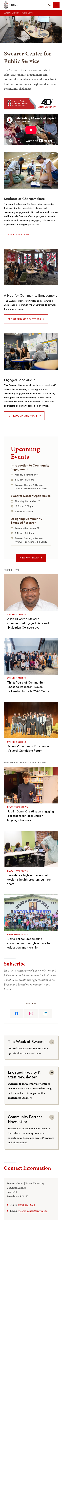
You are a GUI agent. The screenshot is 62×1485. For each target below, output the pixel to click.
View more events (31, 558)
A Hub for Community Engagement (30, 295)
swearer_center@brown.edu (32, 1211)
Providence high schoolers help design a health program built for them (29, 879)
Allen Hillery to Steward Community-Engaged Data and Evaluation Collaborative (28, 623)
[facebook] (16, 1013)
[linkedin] (45, 1013)
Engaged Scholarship (20, 380)
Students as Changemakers (24, 199)
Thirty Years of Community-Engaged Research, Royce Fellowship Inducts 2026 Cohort (28, 687)
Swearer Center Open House (31, 495)
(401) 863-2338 (26, 1205)
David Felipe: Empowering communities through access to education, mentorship (28, 943)
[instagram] (31, 1013)
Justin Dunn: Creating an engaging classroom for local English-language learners (30, 816)
